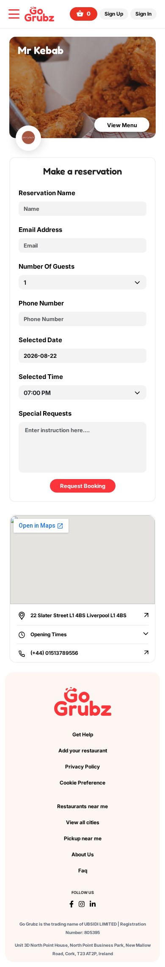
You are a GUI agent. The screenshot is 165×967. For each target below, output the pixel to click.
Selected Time (41, 377)
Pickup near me (83, 838)
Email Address (40, 230)
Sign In (143, 14)
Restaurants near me (82, 806)
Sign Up (113, 14)
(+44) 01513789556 (53, 653)
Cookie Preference (82, 782)
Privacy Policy (82, 766)
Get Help (82, 734)
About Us (83, 854)
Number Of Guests (46, 266)
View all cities (82, 822)
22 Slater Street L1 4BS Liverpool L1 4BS (77, 615)
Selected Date (40, 340)
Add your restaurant (82, 750)
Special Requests (45, 413)
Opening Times (48, 634)
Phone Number (41, 303)
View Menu (122, 125)
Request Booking (82, 485)
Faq (82, 870)
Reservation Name (47, 193)
